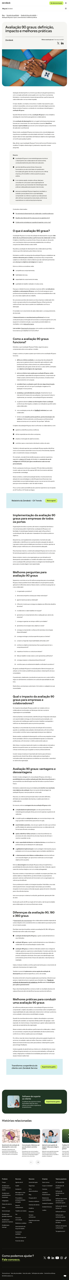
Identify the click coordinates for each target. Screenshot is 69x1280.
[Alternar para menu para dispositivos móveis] (66, 3)
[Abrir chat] (65, 1276)
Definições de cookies (37, 1273)
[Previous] (31, 1162)
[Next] (38, 1162)
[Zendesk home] (6, 3)
